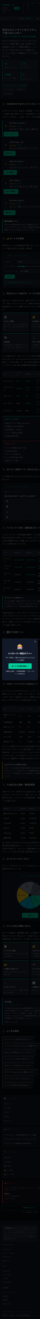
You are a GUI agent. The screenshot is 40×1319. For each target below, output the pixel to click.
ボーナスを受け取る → (20, 666)
